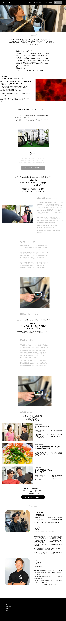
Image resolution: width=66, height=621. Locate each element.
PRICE (45, 2)
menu (62, 2)
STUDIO (50, 2)
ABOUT (30, 2)
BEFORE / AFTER (38, 2)
